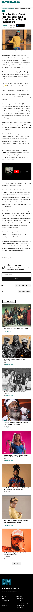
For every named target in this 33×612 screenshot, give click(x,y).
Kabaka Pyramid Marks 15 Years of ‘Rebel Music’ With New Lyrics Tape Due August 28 (16, 488)
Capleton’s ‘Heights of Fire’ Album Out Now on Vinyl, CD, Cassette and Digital (16, 423)
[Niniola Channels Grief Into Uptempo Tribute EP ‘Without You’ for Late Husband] (16, 442)
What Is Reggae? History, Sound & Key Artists (16, 328)
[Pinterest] (14, 588)
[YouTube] (7, 588)
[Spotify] (18, 588)
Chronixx (13, 55)
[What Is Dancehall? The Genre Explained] (16, 379)
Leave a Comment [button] (25, 291)
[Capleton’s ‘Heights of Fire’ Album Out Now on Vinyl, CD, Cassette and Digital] (16, 410)
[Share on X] (19, 285)
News (3, 11)
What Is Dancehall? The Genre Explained (14, 391)
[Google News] (9, 588)
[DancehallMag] (13, 1)
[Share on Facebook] (16, 285)
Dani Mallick (5, 25)
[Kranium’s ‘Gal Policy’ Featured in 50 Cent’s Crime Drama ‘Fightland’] (16, 540)
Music (5, 325)
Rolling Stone (27, 127)
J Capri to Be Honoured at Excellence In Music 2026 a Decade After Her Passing (16, 521)
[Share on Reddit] (26, 285)
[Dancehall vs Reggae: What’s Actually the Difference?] (16, 346)
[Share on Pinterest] (23, 285)
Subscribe (16, 278)
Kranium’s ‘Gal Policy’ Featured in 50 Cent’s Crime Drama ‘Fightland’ (15, 553)
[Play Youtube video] (16, 171)
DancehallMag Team (9, 331)
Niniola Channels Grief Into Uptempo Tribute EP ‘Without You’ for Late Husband (16, 456)
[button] (28, 1)
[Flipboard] (16, 588)
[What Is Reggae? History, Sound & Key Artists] (16, 315)
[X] (4, 588)
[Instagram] (12, 588)
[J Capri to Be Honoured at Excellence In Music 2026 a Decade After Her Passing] (16, 507)
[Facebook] (2, 588)
